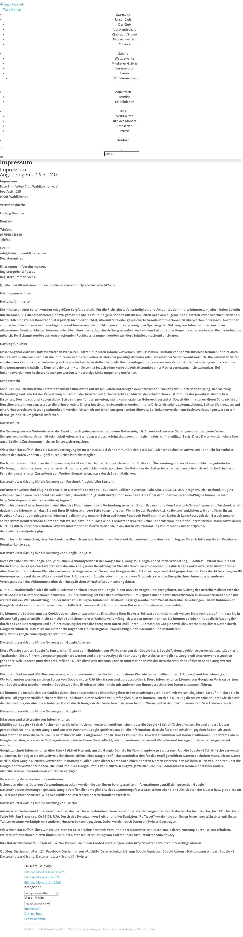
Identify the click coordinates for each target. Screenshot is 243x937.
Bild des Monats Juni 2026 (42, 882)
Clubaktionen (124, 102)
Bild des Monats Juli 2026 (42, 877)
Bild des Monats (124, 121)
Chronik (124, 44)
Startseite (123, 15)
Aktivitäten (123, 92)
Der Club (124, 24)
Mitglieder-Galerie (124, 63)
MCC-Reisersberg (126, 78)
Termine (124, 97)
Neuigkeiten (124, 116)
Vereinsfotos (124, 68)
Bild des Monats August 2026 (44, 872)
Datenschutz (33, 914)
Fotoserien (124, 126)
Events (124, 73)
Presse (124, 131)
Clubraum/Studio (124, 34)
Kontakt (123, 140)
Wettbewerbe (124, 58)
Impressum (32, 908)
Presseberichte (35, 919)
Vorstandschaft (125, 29)
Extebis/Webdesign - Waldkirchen (131, 929)
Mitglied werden (124, 39)
